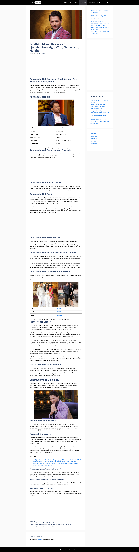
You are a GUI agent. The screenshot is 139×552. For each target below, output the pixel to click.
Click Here (60, 309)
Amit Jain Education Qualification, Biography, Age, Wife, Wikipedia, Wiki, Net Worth (57, 460)
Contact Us (93, 136)
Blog (71, 2)
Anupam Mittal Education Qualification (48, 522)
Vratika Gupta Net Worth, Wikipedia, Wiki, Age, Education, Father (47, 526)
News (76, 2)
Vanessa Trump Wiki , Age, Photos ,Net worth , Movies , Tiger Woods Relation (98, 17)
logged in (39, 539)
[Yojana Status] (35, 2)
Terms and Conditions (96, 146)
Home (65, 2)
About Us (99, 2)
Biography (83, 2)
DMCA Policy (94, 141)
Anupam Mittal (34, 522)
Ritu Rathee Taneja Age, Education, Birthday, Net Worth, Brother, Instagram (55, 461)
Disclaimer (93, 138)
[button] (107, 2)
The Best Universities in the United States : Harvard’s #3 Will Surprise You (99, 31)
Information (92, 2)
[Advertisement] (56, 67)
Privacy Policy (94, 143)
